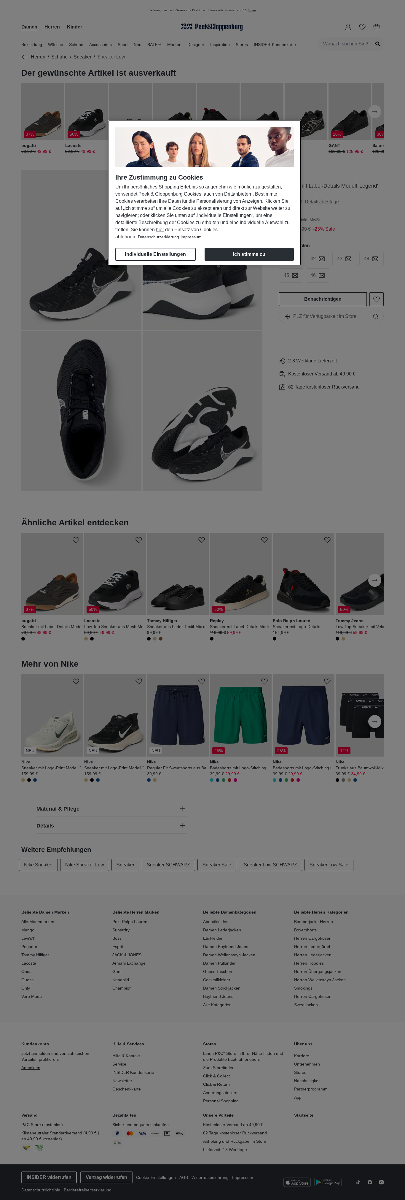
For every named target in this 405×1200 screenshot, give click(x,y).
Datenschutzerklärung (158, 236)
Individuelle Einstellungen (155, 254)
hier (160, 229)
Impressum (191, 236)
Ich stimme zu (249, 254)
